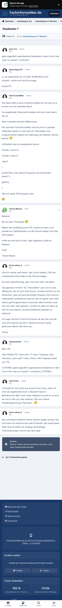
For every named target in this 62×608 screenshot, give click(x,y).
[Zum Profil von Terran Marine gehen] (4, 210)
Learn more (5, 4)
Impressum (12, 520)
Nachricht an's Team (16, 506)
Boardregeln (13, 511)
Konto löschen (13, 516)
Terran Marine (15, 209)
